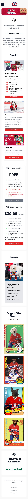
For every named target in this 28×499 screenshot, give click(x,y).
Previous (3, 283)
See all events (14, 129)
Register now (14, 97)
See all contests (14, 157)
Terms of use (14, 490)
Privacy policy (14, 492)
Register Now (14, 200)
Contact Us (14, 487)
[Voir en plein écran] (22, 69)
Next (25, 283)
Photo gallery (12, 299)
